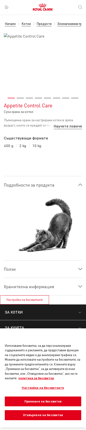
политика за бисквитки (36, 378)
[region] (43, 377)
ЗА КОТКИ (14, 312)
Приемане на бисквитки (43, 401)
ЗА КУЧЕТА (14, 327)
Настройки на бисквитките (24, 300)
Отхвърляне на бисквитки (43, 415)
